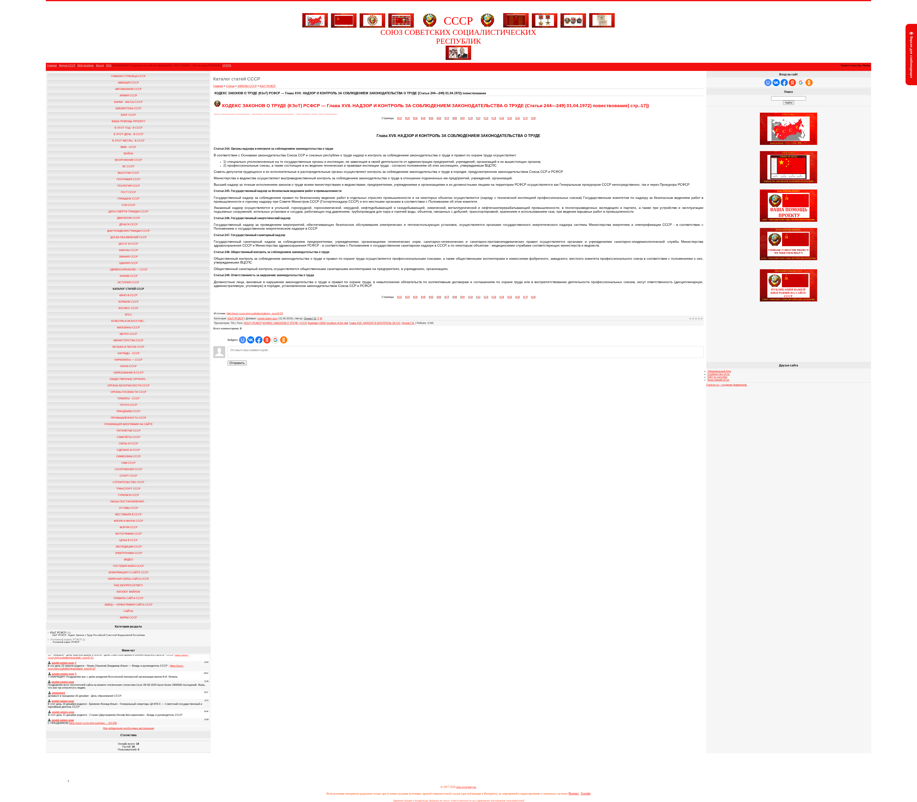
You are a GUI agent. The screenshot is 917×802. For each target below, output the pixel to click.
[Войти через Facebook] (258, 339)
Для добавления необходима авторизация (128, 728)
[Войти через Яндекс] (267, 339)
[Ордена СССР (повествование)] (573, 19)
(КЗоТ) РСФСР (252, 323)
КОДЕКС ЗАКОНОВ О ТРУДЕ (280, 323)
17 (525, 118)
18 (533, 118)
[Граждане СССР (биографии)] (458, 59)
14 (501, 118)
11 (478, 118)
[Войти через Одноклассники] (283, 339)
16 (517, 118)
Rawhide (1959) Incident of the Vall (328, 323)
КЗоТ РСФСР (58, 632)
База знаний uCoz (718, 379)
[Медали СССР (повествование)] (544, 19)
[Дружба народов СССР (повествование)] (372, 19)
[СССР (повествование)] (315, 26)
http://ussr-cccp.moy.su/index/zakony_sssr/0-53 (255, 313)
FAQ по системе (717, 376)
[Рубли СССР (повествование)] (602, 26)
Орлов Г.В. (408, 323)
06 (438, 118)
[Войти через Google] (275, 340)
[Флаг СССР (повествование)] (344, 19)
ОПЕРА (226, 65)
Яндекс (573, 793)
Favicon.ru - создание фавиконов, (726, 384)
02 (407, 118)
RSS (108, 65)
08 (454, 118)
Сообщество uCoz (719, 374)
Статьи (230, 85)
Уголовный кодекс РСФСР (66, 639)
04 (423, 118)
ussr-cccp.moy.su (466, 787)
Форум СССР (67, 65)
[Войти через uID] (242, 339)
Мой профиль (85, 65)
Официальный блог (719, 371)
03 (415, 118)
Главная (52, 65)
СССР (302, 323)
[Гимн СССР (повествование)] (516, 26)
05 (431, 118)
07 (446, 118)
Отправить (237, 363)
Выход (100, 65)
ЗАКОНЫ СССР (247, 85)
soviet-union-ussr (267, 318)
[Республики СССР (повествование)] (401, 19)
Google (586, 793)
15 (509, 118)
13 (493, 118)
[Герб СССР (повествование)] (429, 26)
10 (470, 118)
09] (463, 118)
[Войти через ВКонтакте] (250, 339)
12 (486, 118)
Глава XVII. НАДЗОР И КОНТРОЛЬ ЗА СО (374, 323)
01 (399, 118)
